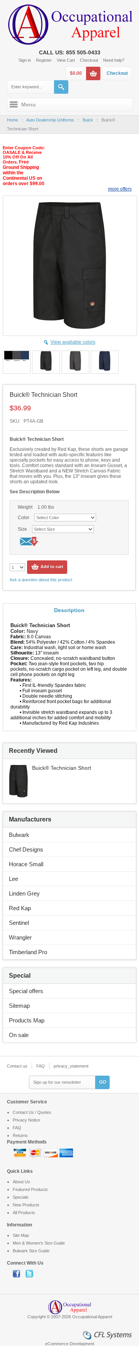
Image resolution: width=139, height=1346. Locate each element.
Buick (88, 120)
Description (69, 610)
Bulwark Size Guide (31, 1250)
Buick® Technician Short (61, 768)
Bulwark (19, 835)
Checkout (89, 60)
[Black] (46, 362)
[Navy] (105, 362)
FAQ (40, 1066)
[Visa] (20, 1152)
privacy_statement (71, 1066)
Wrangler (20, 937)
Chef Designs (26, 849)
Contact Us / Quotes (32, 1112)
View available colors (73, 342)
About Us (21, 1181)
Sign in (25, 60)
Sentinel (19, 922)
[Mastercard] (36, 1152)
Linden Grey (24, 893)
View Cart (66, 60)
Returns (20, 1135)
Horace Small (26, 864)
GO (102, 1082)
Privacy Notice (26, 1120)
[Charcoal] (75, 362)
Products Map (26, 1020)
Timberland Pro (28, 952)
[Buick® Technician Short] (18, 768)
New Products (26, 1205)
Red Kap (20, 908)
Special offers (26, 991)
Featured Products (30, 1189)
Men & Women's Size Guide (39, 1243)
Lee (13, 878)
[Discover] (51, 1152)
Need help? (113, 60)
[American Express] (66, 1152)
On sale (19, 1035)
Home (12, 120)
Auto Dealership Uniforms (50, 120)
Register (44, 60)
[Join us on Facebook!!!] (19, 1273)
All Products (24, 1212)
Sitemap (19, 1005)
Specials (21, 1197)
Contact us (17, 1066)
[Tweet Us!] (31, 1273)
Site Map (21, 1235)
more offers (120, 189)
